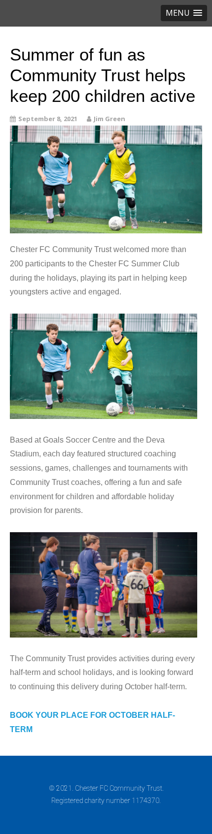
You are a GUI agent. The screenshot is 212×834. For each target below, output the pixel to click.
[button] (184, 13)
